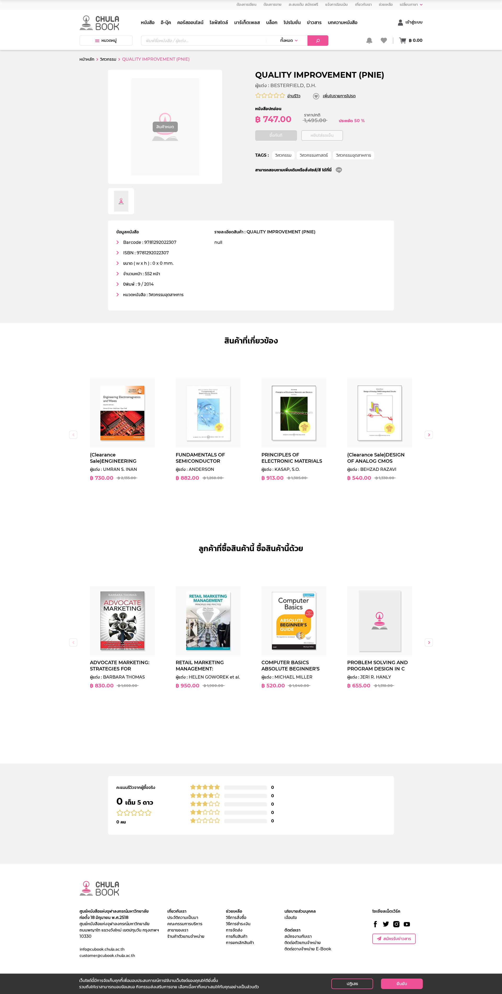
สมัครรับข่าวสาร (397, 938)
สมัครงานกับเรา (298, 936)
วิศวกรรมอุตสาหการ (353, 155)
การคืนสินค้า (236, 936)
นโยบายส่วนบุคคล (300, 911)
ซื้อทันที (276, 135)
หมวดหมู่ (109, 40)
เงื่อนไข (290, 917)
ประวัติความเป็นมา (182, 917)
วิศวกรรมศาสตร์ (314, 155)
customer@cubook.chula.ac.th (107, 955)
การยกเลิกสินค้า (240, 942)
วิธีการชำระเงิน (238, 923)
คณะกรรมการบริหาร (184, 923)
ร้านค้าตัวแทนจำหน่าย (185, 936)
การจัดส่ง (234, 930)
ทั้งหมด (286, 40)
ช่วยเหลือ (234, 911)
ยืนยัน (402, 983)
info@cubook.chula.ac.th (101, 949)
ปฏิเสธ (352, 983)
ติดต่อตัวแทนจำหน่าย (302, 942)
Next (429, 435)
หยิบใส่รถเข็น (322, 135)
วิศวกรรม (283, 155)
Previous (73, 435)
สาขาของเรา (177, 930)
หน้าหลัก (86, 59)
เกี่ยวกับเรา (176, 911)
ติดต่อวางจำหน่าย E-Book (307, 948)
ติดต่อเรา (292, 930)
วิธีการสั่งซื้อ (236, 917)
